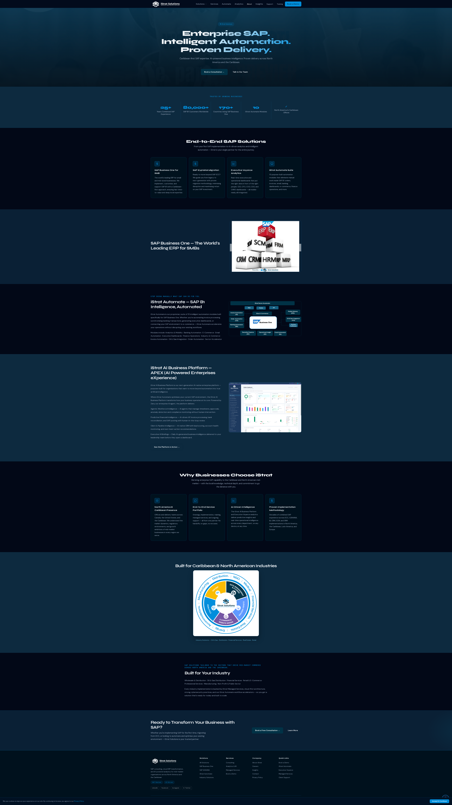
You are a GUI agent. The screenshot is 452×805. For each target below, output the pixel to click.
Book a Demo (293, 4)
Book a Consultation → (214, 72)
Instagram (175, 788)
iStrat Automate (206, 774)
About (249, 4)
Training (280, 4)
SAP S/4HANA (205, 770)
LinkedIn (155, 788)
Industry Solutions (207, 777)
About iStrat (257, 763)
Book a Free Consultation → (267, 730)
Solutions (200, 4)
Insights (259, 4)
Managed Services (233, 770)
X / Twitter (187, 788)
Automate (226, 4)
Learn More (293, 730)
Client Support (284, 777)
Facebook (164, 788)
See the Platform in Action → (167, 447)
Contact (255, 774)
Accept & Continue (439, 801)
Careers (255, 766)
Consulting (230, 763)
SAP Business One (206, 766)
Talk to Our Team (240, 72)
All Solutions (204, 763)
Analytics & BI (231, 766)
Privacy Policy (257, 777)
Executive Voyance (286, 770)
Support (270, 4)
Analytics (239, 4)
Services (214, 4)
